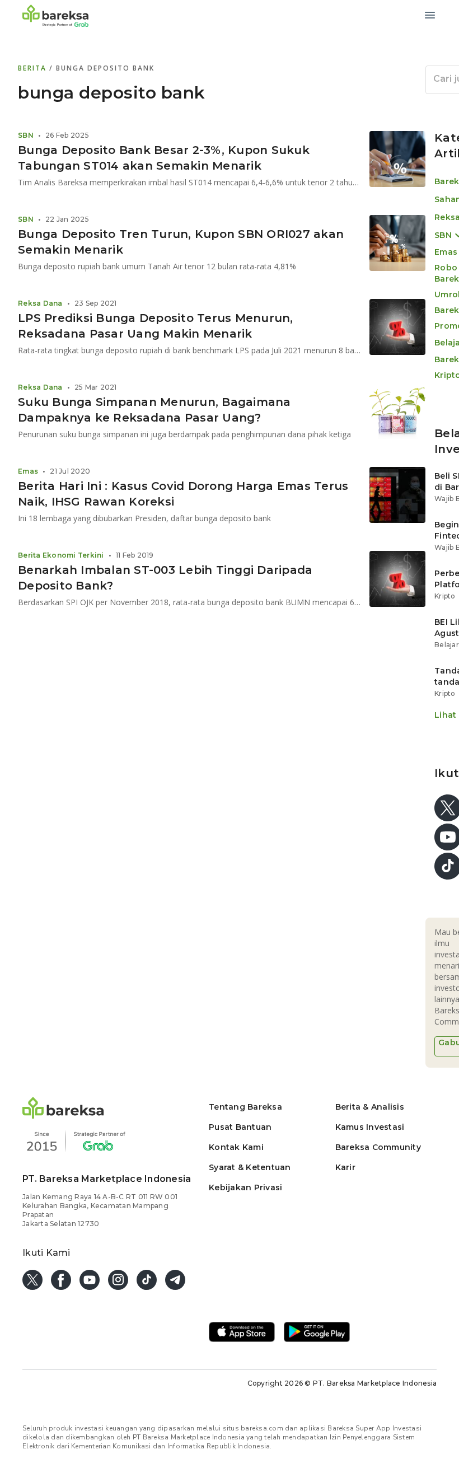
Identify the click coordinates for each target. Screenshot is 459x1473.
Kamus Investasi (370, 1127)
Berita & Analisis (369, 1107)
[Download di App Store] (242, 1333)
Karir (345, 1167)
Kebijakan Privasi (245, 1187)
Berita (33, 68)
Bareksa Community (378, 1147)
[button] (63, 1115)
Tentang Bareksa (245, 1107)
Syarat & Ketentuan (250, 1167)
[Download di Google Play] (317, 1333)
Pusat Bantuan (240, 1127)
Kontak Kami (236, 1147)
